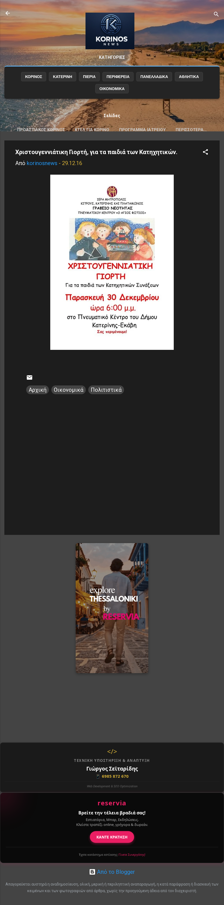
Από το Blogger (115, 872)
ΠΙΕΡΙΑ (89, 76)
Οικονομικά (68, 390)
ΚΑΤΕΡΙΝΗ (62, 76)
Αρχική (37, 390)
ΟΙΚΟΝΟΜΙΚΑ (112, 89)
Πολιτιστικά (106, 390)
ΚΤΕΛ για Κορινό (92, 129)
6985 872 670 (112, 776)
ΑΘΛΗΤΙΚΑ (189, 76)
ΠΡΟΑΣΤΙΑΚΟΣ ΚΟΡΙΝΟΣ (41, 129)
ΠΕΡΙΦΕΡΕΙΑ (118, 76)
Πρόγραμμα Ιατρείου (142, 129)
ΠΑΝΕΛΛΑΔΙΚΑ (154, 76)
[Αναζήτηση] (216, 15)
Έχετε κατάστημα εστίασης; (112, 854)
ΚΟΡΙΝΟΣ (33, 76)
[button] (205, 153)
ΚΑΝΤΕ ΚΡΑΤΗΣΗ (112, 837)
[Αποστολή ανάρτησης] (29, 379)
